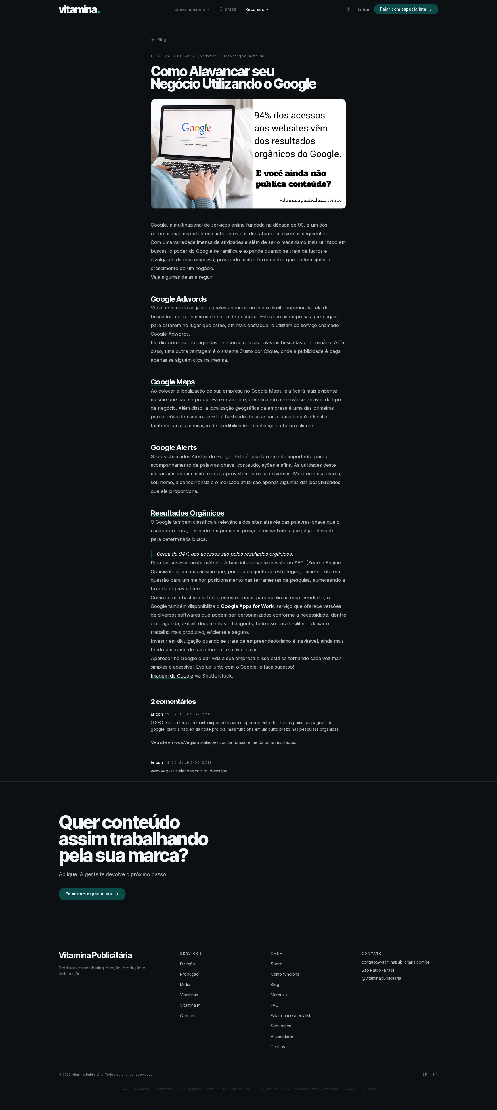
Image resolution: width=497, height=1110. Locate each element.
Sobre (276, 963)
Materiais (279, 994)
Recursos (254, 9)
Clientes (227, 9)
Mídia (185, 984)
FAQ (274, 1005)
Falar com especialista (403, 9)
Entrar (364, 9)
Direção (187, 963)
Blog (162, 39)
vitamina (79, 9)
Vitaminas (189, 994)
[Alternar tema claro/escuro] (348, 9)
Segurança (281, 1025)
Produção (189, 974)
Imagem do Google (172, 676)
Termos (278, 1046)
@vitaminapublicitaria (381, 978)
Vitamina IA (190, 1005)
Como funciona (189, 9)
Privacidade (282, 1036)
